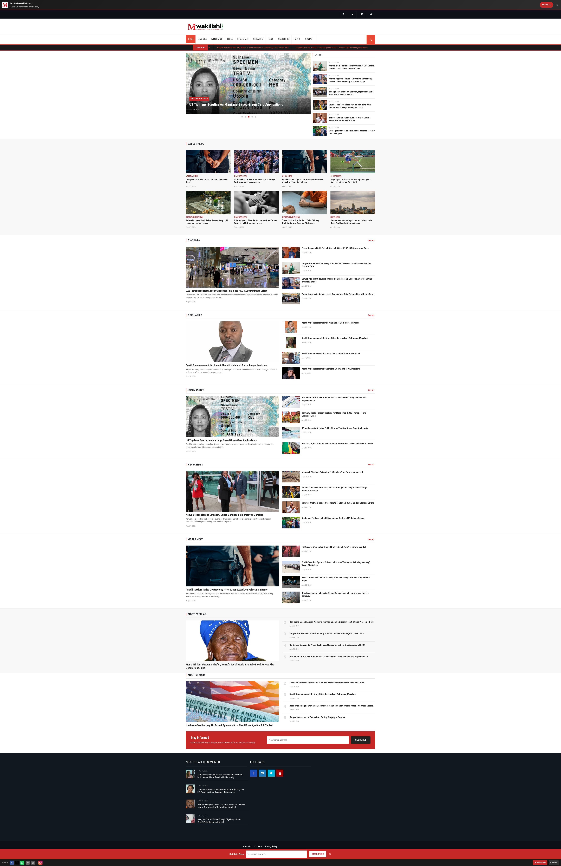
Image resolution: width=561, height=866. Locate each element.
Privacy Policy (271, 846)
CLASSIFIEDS (283, 39)
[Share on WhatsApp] (22, 863)
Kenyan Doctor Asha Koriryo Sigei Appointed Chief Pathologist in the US (219, 820)
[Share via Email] (28, 863)
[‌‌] (343, 15)
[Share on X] (17, 863)
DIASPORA (202, 39)
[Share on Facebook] (12, 863)
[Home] (205, 27)
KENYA (230, 39)
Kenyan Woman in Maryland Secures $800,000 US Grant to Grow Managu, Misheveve (221, 791)
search (371, 39)
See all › (371, 240)
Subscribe (360, 740)
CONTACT (309, 39)
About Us (247, 846)
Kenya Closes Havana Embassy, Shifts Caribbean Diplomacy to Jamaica (332, 47)
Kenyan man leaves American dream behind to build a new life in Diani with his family (220, 776)
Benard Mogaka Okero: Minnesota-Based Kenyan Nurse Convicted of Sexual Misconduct (222, 805)
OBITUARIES (258, 39)
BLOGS (270, 39)
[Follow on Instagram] (40, 863)
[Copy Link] (33, 863)
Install (546, 5)
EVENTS (297, 39)
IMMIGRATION (217, 39)
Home (190, 39)
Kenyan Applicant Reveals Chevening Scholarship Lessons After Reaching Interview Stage (257, 47)
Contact (258, 846)
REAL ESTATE (243, 39)
